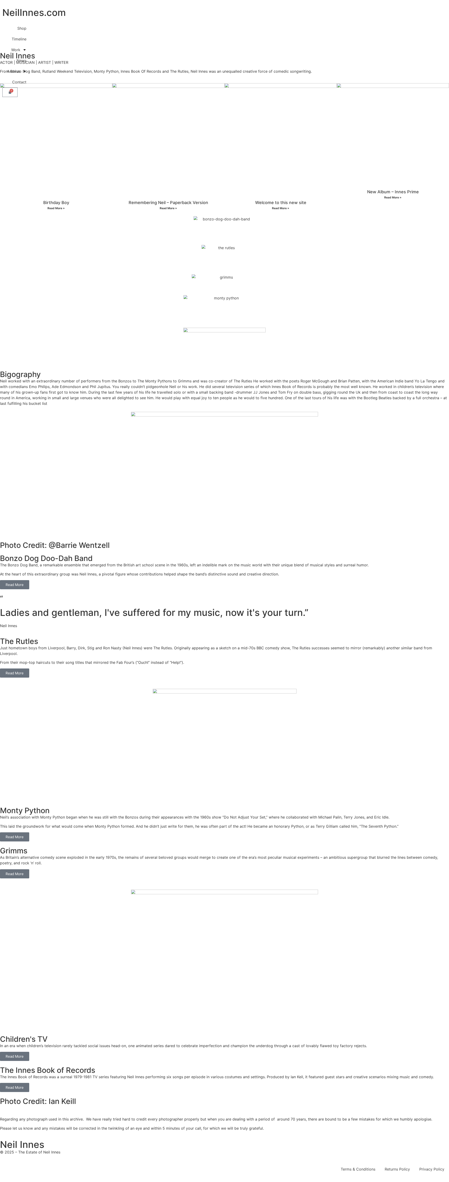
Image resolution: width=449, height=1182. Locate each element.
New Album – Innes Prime (393, 191)
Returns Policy (397, 1169)
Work (15, 49)
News (21, 60)
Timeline (19, 39)
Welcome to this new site (280, 202)
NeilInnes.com (34, 12)
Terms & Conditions (358, 1169)
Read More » (56, 208)
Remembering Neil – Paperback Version (168, 202)
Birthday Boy (56, 202)
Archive (13, 71)
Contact (19, 82)
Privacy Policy (431, 1169)
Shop (21, 28)
